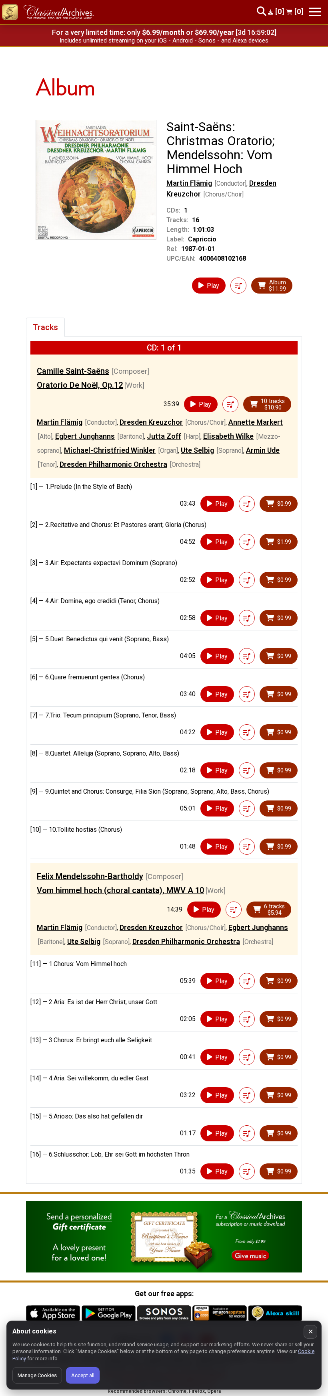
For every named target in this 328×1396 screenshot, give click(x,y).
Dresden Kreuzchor (151, 422)
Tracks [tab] (45, 327)
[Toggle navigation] (315, 11)
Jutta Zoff (164, 436)
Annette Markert (255, 422)
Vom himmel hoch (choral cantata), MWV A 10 (120, 890)
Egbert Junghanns (85, 436)
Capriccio (202, 239)
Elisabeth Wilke (228, 436)
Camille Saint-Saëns (73, 371)
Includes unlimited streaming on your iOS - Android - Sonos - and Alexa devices (164, 40)
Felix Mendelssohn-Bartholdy (90, 876)
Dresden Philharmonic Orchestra (113, 464)
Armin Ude (263, 450)
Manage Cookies (37, 1375)
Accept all (82, 1375)
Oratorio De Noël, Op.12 (80, 385)
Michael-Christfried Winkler (110, 450)
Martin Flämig (189, 183)
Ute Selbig (197, 450)
